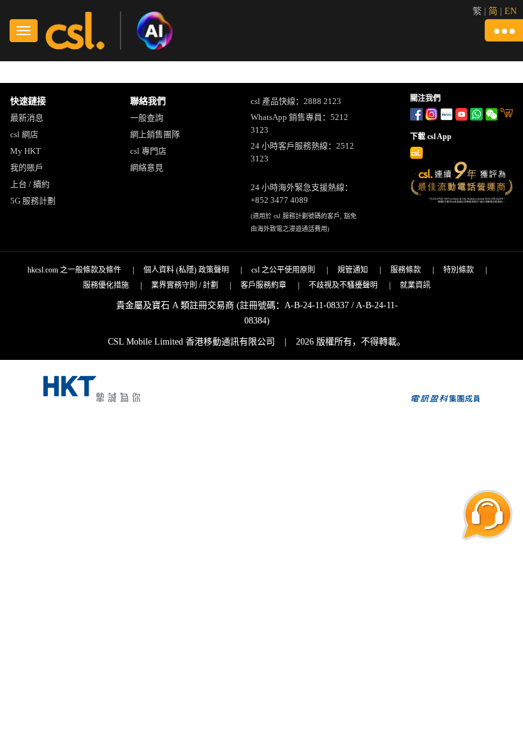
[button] (504, 30)
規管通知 (352, 269)
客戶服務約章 (263, 285)
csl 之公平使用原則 (283, 269)
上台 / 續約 (30, 184)
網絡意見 (146, 167)
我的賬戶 (26, 167)
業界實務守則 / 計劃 (184, 285)
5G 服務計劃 (32, 200)
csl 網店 (24, 134)
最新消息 (26, 118)
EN (511, 11)
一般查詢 (146, 118)
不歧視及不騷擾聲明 (343, 285)
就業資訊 (415, 285)
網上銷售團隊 (155, 134)
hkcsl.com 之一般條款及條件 (74, 269)
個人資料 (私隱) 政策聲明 (186, 269)
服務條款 (405, 269)
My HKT (25, 151)
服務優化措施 (106, 285)
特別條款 (458, 269)
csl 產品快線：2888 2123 (296, 101)
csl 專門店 (148, 151)
